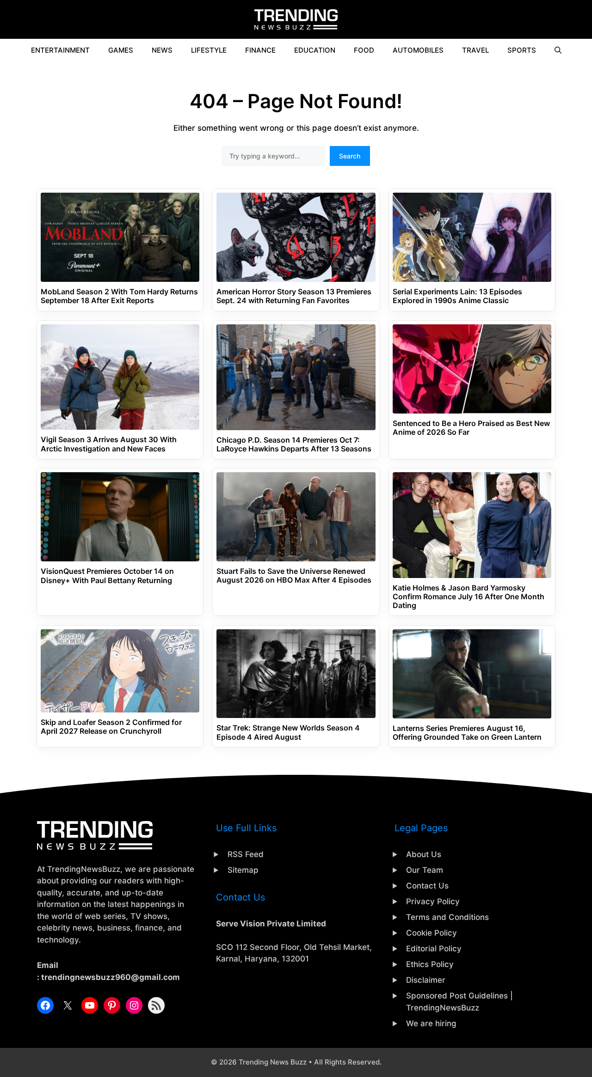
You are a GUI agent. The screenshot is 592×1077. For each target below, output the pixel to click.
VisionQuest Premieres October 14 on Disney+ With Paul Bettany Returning (107, 575)
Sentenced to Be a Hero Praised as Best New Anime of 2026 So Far (471, 428)
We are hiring (431, 1023)
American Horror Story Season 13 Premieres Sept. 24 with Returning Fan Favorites (293, 296)
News (162, 50)
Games (120, 50)
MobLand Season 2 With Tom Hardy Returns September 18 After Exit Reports (119, 296)
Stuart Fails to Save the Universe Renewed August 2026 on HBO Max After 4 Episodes (293, 575)
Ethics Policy (430, 964)
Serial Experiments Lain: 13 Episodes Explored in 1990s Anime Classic (457, 296)
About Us (423, 854)
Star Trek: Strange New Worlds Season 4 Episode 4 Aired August (288, 732)
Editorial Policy (434, 948)
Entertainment (60, 50)
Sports (521, 50)
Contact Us (427, 885)
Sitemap (243, 870)
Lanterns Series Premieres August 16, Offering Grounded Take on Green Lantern (467, 733)
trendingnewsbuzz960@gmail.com (110, 977)
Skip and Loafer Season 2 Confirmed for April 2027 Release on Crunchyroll (111, 727)
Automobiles (418, 50)
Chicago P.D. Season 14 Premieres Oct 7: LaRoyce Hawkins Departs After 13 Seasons (293, 444)
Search (349, 156)
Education (314, 50)
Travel (475, 50)
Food (364, 50)
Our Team (424, 870)
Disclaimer (425, 980)
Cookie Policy (431, 932)
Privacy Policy (433, 901)
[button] (558, 50)
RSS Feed (246, 854)
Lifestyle (209, 50)
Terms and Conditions (447, 917)
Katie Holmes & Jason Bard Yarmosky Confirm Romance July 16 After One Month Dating (468, 597)
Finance (260, 50)
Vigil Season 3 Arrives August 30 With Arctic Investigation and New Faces (109, 444)
